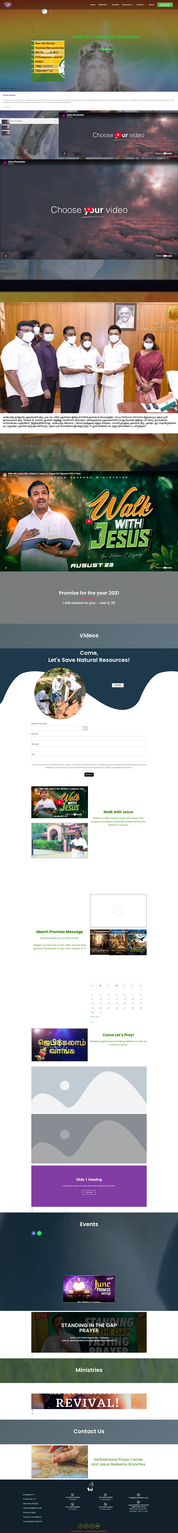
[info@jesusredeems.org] (138, 1494)
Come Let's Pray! (118, 1035)
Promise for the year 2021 (89, 593)
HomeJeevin (9, 95)
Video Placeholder (16, 121)
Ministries (89, 1370)
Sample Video (14, 127)
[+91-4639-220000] (72, 1494)
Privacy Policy (29, 1512)
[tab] (29, 121)
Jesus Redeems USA (32, 1508)
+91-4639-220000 (72, 1497)
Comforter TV (29, 1499)
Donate (89, 775)
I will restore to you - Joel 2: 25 (89, 602)
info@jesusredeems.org (138, 1498)
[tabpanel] (118, 134)
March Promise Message (59, 931)
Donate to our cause (39, 724)
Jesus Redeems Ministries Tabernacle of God (138, 1506)
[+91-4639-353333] (105, 1494)
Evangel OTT (29, 1494)
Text (33, 754)
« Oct (92, 1022)
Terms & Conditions (32, 1517)
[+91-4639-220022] (105, 1504)
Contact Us (89, 1431)
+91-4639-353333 (105, 1497)
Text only (34, 744)
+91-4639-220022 (105, 1507)
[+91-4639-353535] (72, 1504)
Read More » (7, 107)
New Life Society (30, 1503)
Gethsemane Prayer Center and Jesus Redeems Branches (118, 1462)
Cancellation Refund (32, 1521)
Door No (34, 734)
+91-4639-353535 (72, 1507)
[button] (165, 5)
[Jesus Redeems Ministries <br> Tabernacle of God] (138, 1502)
